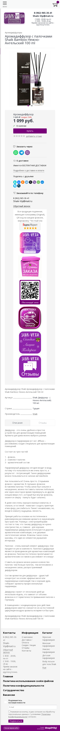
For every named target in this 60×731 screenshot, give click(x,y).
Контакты (9, 632)
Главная (8, 676)
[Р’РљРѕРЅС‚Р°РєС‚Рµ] (19, 182)
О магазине (27, 637)
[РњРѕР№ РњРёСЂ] (42, 182)
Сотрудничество (13, 690)
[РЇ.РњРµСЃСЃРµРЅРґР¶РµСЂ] (15, 182)
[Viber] (34, 182)
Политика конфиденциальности (23, 685)
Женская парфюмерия (48, 644)
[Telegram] (26, 182)
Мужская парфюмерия (48, 638)
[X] (30, 182)
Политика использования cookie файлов (28, 681)
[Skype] (15, 185)
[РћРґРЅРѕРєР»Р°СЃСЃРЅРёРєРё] (22, 182)
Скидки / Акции (29, 645)
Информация (30, 632)
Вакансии (9, 694)
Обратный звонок (21, 206)
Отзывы (25, 647)
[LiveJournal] (19, 185)
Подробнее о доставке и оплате (28, 170)
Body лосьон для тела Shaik (49, 662)
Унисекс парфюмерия (48, 650)
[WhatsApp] (38, 182)
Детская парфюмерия (48, 656)
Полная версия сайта (11, 728)
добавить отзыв (34, 136)
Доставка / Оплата (27, 641)
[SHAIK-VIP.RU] (14, 18)
